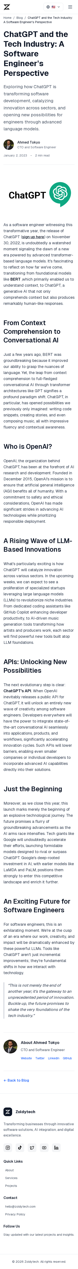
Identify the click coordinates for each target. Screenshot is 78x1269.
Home (7, 18)
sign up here (33, 236)
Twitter (40, 1058)
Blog (19, 18)
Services (11, 1178)
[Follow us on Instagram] (7, 1147)
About (9, 1170)
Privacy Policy (15, 1214)
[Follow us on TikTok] (20, 1147)
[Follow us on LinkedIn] (56, 1147)
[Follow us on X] (32, 1147)
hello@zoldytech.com (20, 1206)
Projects (11, 1186)
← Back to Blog (16, 1080)
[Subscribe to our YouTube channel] (44, 1147)
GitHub (67, 1058)
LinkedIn (53, 1058)
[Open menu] (70, 7)
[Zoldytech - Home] (8, 7)
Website (26, 1058)
